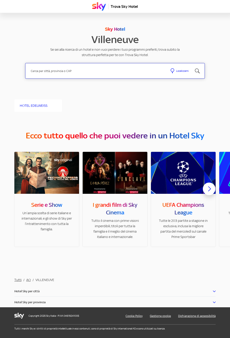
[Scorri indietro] (21, 191)
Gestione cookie (160, 316)
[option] (46, 199)
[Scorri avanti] (209, 192)
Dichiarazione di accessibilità (197, 316)
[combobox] (96, 71)
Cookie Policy (134, 316)
